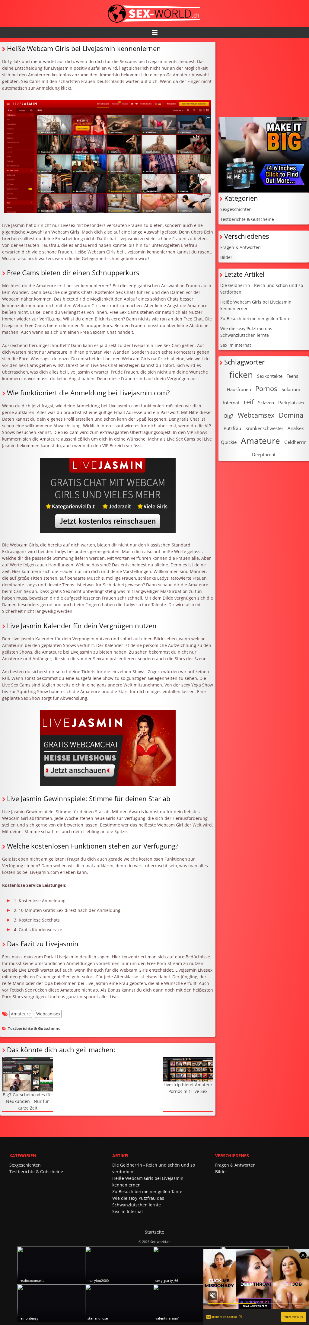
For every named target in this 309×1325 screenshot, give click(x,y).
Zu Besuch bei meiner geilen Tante (255, 318)
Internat (231, 403)
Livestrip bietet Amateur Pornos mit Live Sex (188, 1088)
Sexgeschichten (236, 209)
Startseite (154, 1232)
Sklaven (266, 403)
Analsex (296, 428)
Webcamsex (48, 1014)
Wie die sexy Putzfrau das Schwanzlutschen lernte (246, 332)
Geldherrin (295, 442)
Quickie (229, 442)
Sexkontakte (269, 376)
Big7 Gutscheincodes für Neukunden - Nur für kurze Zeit (27, 1101)
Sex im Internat (235, 345)
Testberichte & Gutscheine (34, 1028)
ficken (241, 374)
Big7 (229, 416)
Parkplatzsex (291, 403)
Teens (292, 376)
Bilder (226, 257)
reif (249, 401)
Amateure (21, 1014)
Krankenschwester (264, 428)
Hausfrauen (239, 389)
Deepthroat (264, 454)
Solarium (291, 389)
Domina (291, 414)
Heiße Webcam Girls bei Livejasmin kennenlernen (255, 305)
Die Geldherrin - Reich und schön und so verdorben (261, 288)
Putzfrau (232, 428)
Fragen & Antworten (240, 247)
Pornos (266, 388)
